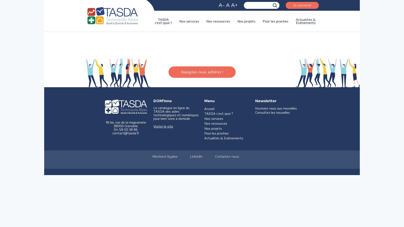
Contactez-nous (227, 156)
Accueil (209, 109)
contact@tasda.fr (125, 133)
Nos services (189, 21)
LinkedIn (196, 156)
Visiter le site (163, 126)
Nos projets (246, 21)
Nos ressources (218, 21)
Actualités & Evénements (306, 21)
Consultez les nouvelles (272, 112)
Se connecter (302, 5)
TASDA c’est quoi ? (163, 21)
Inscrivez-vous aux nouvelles (276, 108)
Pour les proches (275, 21)
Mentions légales (165, 156)
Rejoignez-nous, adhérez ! (202, 72)
